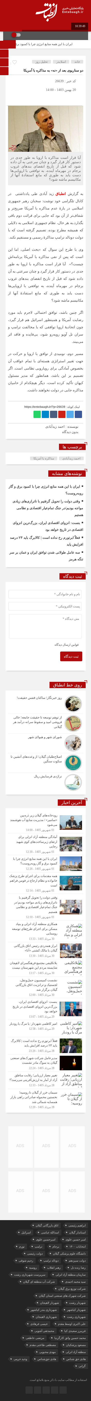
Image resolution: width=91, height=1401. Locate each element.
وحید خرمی (20, 1359)
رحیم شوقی (26, 1260)
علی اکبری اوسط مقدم (72, 1324)
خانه (77, 62)
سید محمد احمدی (75, 1281)
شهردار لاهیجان (49, 1302)
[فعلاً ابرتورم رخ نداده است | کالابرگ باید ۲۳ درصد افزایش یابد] (45, 1045)
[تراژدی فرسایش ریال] (45, 782)
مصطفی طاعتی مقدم (43, 1345)
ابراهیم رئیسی (77, 1225)
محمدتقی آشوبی (44, 1331)
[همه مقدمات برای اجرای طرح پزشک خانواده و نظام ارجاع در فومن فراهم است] (45, 883)
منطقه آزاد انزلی (76, 1352)
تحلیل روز (41, 62)
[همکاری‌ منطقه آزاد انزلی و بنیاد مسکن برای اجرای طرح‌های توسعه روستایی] (45, 931)
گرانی (82, 1366)
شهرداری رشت (76, 1317)
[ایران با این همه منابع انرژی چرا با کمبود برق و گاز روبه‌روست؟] (45, 863)
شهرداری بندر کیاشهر (44, 1310)
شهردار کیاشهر (76, 1310)
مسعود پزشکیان (76, 1345)
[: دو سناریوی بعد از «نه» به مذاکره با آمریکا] (12, 98)
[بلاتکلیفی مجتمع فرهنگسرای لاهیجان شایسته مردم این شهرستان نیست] (45, 967)
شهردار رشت (77, 1302)
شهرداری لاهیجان (46, 1317)
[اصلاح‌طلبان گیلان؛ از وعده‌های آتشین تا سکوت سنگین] (45, 763)
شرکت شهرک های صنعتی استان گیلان (62, 1295)
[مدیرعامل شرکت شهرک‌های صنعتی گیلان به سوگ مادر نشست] (45, 1063)
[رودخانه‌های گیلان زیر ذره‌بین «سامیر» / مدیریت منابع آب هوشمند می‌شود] (45, 822)
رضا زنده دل (78, 1267)
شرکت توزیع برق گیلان (72, 1288)
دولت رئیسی (35, 1253)
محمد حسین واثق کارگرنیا (70, 1338)
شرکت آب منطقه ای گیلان (39, 1281)
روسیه (33, 1267)
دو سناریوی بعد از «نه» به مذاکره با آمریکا (53, 70)
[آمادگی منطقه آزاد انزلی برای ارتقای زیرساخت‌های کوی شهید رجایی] (45, 844)
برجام (55, 1246)
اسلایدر (61, 62)
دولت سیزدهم (77, 1260)
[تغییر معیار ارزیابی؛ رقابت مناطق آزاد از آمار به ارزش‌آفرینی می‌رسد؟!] (45, 1080)
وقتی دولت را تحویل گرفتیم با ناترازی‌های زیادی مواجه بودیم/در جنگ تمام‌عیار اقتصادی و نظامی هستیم (48, 508)
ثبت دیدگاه (71, 656)
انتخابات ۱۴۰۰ (77, 1246)
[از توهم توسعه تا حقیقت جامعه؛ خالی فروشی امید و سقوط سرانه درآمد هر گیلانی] (45, 723)
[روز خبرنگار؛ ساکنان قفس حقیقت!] (45, 704)
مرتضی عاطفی (35, 1338)
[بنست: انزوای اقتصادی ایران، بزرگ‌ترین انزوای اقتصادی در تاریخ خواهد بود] (45, 1009)
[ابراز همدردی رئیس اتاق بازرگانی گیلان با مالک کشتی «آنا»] (45, 950)
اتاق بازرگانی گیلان (47, 1225)
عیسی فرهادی (39, 1324)
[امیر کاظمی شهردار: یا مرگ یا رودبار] (45, 1028)
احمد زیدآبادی (71, 458)
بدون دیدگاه (70, 432)
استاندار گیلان (77, 1232)
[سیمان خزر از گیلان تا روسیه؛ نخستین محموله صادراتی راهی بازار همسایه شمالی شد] (45, 1099)
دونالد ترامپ (50, 1260)
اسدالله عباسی (50, 1232)
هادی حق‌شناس (46, 1359)
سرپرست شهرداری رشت (29, 1274)
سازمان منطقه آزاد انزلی (71, 1274)
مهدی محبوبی (47, 1352)
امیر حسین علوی (76, 1239)
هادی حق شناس (76, 1359)
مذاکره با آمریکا (43, 458)
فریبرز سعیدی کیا (75, 1331)
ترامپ (38, 1246)
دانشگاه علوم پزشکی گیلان (69, 1253)
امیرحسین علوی (45, 1239)
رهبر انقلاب (54, 1267)
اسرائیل (26, 1232)
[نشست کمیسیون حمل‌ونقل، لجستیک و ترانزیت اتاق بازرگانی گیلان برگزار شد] (45, 987)
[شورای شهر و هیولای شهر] (45, 743)
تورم (22, 1246)
